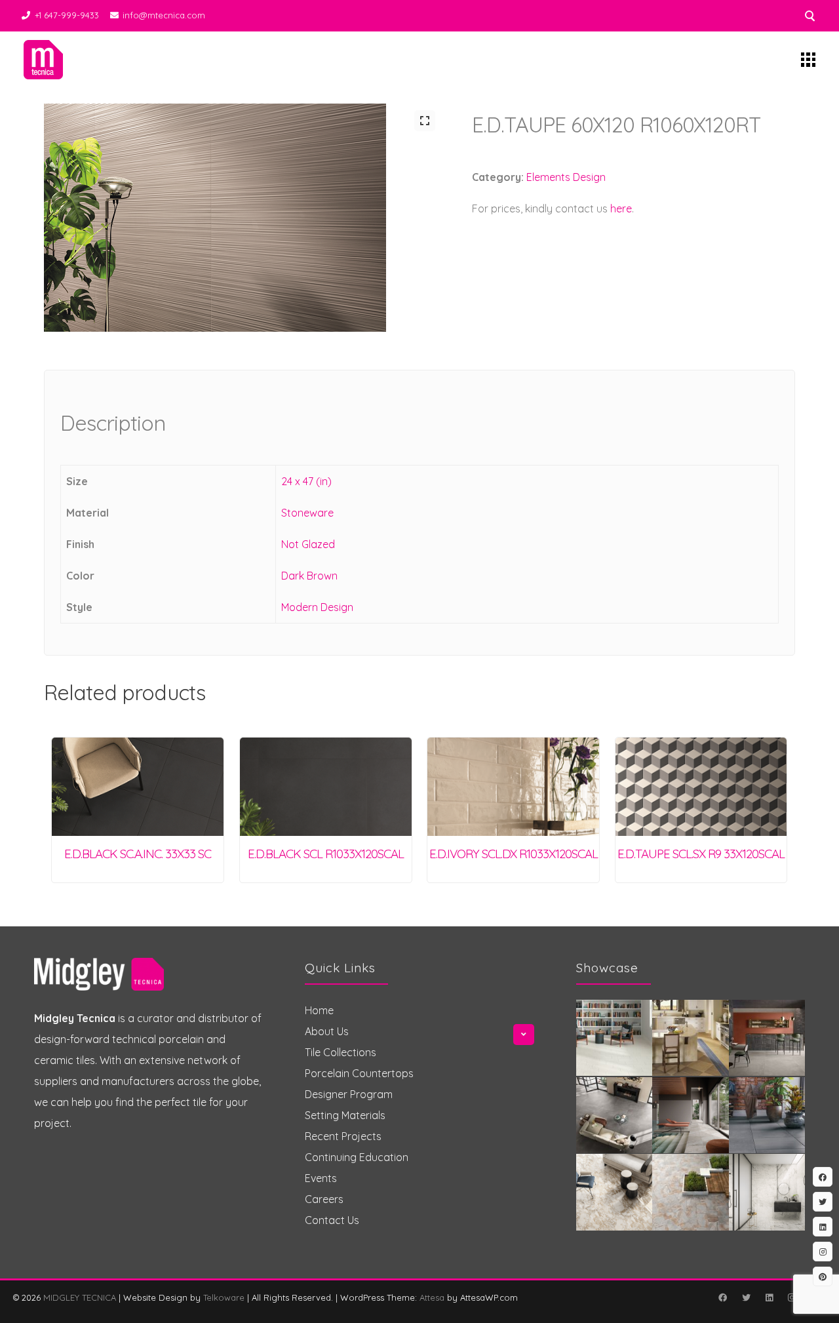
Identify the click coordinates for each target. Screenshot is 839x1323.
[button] (424, 120)
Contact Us (332, 1220)
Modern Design (317, 607)
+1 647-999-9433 (67, 15)
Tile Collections (340, 1052)
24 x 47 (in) (306, 481)
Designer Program (349, 1094)
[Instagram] (791, 1297)
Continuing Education (356, 1157)
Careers (324, 1199)
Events (321, 1178)
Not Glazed (308, 544)
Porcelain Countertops (359, 1073)
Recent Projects (343, 1136)
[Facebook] (722, 1297)
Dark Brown (309, 575)
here (621, 208)
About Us (327, 1031)
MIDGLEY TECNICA (79, 1297)
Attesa (432, 1297)
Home (319, 1010)
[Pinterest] (822, 1276)
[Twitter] (745, 1297)
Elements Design (566, 177)
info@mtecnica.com (164, 15)
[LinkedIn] (769, 1297)
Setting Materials (345, 1115)
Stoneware (307, 512)
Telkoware (223, 1297)
